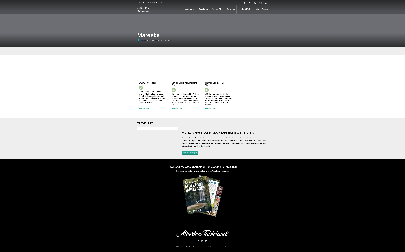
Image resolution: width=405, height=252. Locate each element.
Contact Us (140, 2)
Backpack (246, 9)
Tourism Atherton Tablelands (219, 247)
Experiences (203, 9)
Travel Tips (231, 9)
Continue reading (189, 153)
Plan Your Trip (217, 9)
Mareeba (167, 40)
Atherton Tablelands (150, 40)
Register (265, 9)
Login (256, 9)
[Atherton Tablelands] (143, 9)
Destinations (189, 9)
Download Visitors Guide (155, 2)
